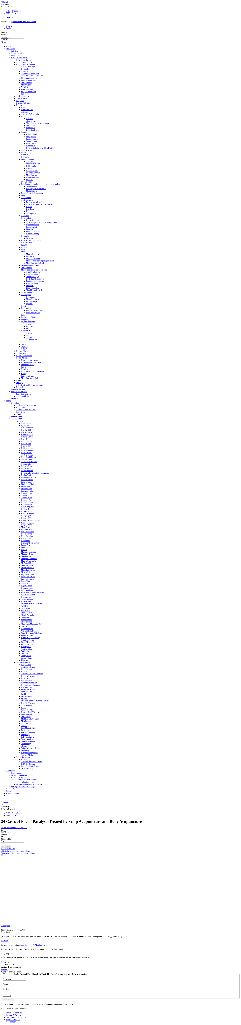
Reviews (4, 969)
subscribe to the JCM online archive (34, 945)
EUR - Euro (11, 13)
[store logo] (23, 22)
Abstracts (4, 941)
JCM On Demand (13, 793)
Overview (5, 962)
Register (9, 26)
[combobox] (12, 37)
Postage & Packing (13, 1015)
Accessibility (11, 1022)
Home (8, 46)
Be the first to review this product (14, 828)
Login (8, 28)
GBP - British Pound (14, 11)
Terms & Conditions (14, 1013)
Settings (4, 804)
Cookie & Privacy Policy (16, 1017)
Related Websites (13, 1019)
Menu (3, 42)
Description (5, 926)
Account (4, 802)
